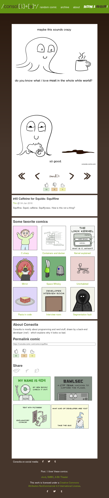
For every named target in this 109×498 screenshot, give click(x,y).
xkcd (43, 477)
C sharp (25, 253)
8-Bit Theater (61, 477)
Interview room (53, 314)
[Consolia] (20, 8)
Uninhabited (82, 283)
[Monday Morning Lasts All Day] (21, 178)
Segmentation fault (82, 314)
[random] (54, 178)
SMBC (50, 477)
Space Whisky (54, 283)
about (76, 7)
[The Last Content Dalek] (71, 178)
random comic (48, 7)
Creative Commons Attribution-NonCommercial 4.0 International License (54, 484)
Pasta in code (25, 314)
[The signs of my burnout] (87, 178)
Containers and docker (53, 253)
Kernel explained (82, 253)
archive (65, 7)
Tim (15, 203)
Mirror (25, 283)
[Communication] (37, 178)
